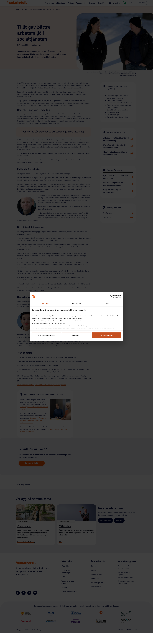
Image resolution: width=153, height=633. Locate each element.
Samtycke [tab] (45, 303)
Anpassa (75, 335)
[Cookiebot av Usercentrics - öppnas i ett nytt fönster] (112, 296)
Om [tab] (107, 303)
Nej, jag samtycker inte (46, 335)
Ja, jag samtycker (106, 335)
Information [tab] (76, 303)
